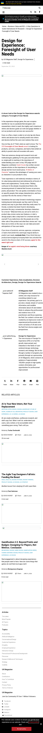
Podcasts (5, 625)
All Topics (5, 622)
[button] (5, 383)
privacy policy (33, 722)
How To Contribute (8, 679)
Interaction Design (7, 651)
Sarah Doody (21, 165)
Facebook (7, 701)
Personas (5, 656)
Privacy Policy (6, 685)
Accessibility (6, 634)
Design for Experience (27, 336)
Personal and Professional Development (14, 653)
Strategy (4, 662)
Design (14, 282)
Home (4, 26)
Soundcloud (8, 715)
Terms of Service (7, 688)
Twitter (6, 704)
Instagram (7, 709)
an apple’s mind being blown (19, 246)
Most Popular (6, 619)
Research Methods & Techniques (12, 659)
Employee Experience (8, 648)
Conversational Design (9, 639)
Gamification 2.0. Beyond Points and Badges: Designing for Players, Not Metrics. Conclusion (20, 545)
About (4, 674)
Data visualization (25, 280)
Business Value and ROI (16, 26)
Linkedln (6, 707)
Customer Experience (10, 280)
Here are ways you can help (13, 3)
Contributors (6, 676)
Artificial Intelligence (8, 636)
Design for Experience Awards (29, 282)
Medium (6, 712)
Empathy (5, 645)
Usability (4, 665)
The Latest (5, 616)
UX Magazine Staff (26, 291)
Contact (4, 682)
